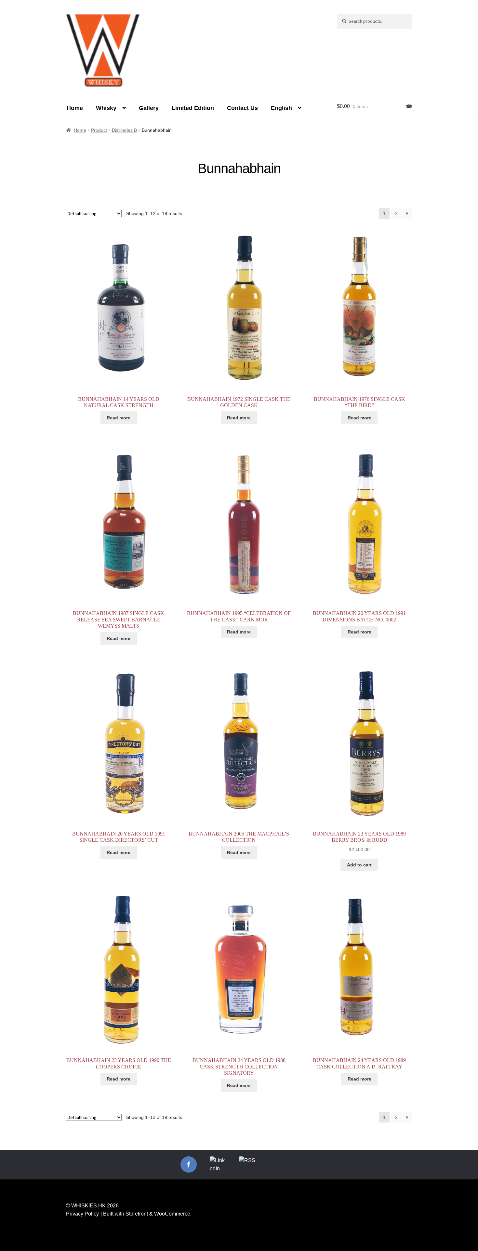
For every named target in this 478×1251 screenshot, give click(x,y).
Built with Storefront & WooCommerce (146, 1214)
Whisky (106, 108)
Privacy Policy (82, 1214)
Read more (118, 417)
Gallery (149, 108)
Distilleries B (124, 130)
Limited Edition (193, 108)
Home (75, 108)
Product (99, 130)
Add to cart (359, 864)
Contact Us (242, 108)
